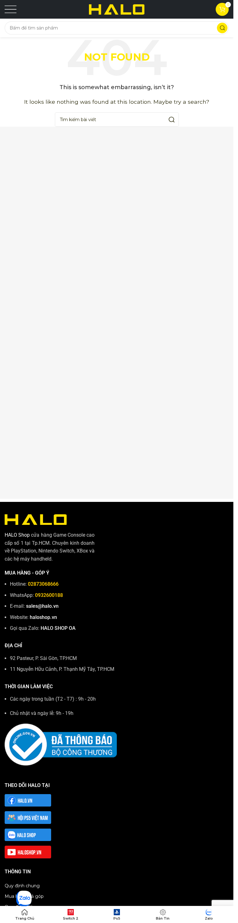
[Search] (222, 28)
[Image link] (36, 519)
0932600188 (49, 595)
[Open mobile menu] (11, 9)
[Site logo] (117, 9)
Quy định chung (22, 886)
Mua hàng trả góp (24, 896)
